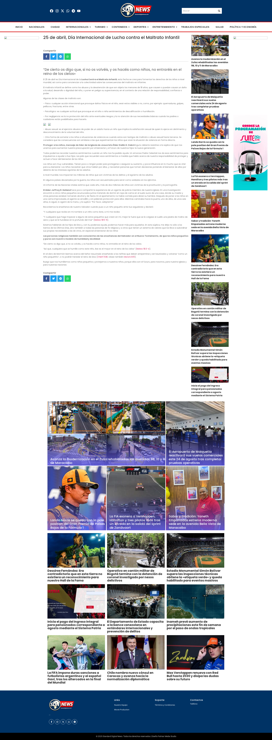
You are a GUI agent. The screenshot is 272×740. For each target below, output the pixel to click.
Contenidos (119, 27)
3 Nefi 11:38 (102, 256)
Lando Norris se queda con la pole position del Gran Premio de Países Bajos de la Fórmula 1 (209, 145)
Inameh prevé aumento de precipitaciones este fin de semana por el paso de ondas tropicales (194, 625)
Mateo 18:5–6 (100, 220)
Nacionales (36, 27)
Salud (220, 27)
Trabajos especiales (195, 27)
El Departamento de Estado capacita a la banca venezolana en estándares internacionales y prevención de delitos (135, 626)
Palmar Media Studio (167, 736)
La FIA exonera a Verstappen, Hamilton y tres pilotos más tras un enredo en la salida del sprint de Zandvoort (209, 181)
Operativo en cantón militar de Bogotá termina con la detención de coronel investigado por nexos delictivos (210, 313)
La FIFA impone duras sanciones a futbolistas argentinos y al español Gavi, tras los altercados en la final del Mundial (74, 677)
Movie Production (121, 709)
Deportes (140, 27)
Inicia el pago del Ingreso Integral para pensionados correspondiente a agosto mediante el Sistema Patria (206, 390)
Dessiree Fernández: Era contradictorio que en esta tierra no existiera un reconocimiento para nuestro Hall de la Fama (208, 272)
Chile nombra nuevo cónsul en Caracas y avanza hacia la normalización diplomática (130, 676)
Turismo (100, 27)
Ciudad (55, 27)
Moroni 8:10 (129, 256)
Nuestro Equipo (121, 705)
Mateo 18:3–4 (142, 248)
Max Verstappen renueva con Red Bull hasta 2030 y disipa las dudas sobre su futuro (193, 676)
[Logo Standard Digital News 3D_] (136, 10)
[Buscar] (219, 11)
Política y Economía (243, 27)
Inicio (19, 27)
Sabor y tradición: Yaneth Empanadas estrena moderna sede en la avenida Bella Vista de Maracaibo (210, 225)
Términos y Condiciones (165, 705)
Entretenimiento (164, 27)
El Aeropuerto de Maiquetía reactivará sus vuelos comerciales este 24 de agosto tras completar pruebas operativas (209, 103)
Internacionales (77, 27)
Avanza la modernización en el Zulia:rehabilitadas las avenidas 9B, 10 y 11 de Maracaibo (209, 62)
